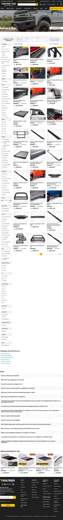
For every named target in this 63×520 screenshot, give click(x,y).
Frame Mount (6, 210)
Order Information (57, 486)
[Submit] (14, 497)
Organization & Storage (6, 259)
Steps (41, 8)
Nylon (5, 194)
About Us (22, 482)
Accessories (6, 117)
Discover (2, 11)
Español (55, 508)
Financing (56, 488)
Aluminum (6, 173)
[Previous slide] (2, 464)
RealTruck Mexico (46, 504)
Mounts (5, 114)
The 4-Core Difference (6, 363)
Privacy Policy (23, 492)
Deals (46, 8)
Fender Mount (6, 319)
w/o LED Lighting (7, 98)
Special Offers (34, 492)
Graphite (5, 167)
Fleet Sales (56, 511)
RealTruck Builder (31, 1)
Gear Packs (6, 244)
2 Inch (5, 121)
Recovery (5, 255)
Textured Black (6, 139)
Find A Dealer (56, 498)
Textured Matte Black (6, 146)
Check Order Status (57, 493)
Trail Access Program (47, 493)
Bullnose (5, 228)
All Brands (34, 489)
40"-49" (5, 295)
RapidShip (34, 484)
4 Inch (5, 126)
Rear (4, 110)
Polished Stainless (7, 164)
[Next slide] (61, 464)
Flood (5, 270)
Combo (5, 265)
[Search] (36, 4)
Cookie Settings (45, 516)
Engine (5, 278)
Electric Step (6, 87)
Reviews (44, 488)
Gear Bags (6, 237)
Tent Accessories (7, 241)
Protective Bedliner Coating (7, 142)
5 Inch (5, 128)
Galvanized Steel (7, 192)
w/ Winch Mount (7, 223)
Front (5, 105)
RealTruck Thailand (46, 506)
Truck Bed (5, 314)
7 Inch (5, 133)
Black (5, 148)
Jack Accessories (7, 235)
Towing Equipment (5, 65)
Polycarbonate (6, 345)
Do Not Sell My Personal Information (26, 516)
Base (5, 221)
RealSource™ (45, 483)
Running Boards (7, 89)
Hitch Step (6, 107)
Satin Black (6, 160)
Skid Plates (4, 73)
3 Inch (5, 124)
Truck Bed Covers (27, 8)
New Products (19, 8)
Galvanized (6, 162)
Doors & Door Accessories (4, 70)
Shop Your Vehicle (10, 8)
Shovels (5, 239)
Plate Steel (6, 180)
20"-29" (5, 291)
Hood (5, 316)
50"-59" (5, 300)
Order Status (59, 1)
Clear (5, 331)
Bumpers (3, 67)
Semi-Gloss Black (7, 151)
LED (4, 308)
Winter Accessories (5, 49)
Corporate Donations (47, 486)
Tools (5, 112)
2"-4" (4, 288)
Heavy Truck (34, 494)
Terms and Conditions (53, 516)
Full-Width (5, 276)
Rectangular (6, 337)
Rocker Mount (6, 208)
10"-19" (5, 286)
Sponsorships (45, 491)
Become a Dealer (24, 502)
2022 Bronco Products (6, 361)
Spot (4, 267)
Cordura (5, 185)
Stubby (5, 280)
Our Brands (23, 487)
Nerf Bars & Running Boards (6, 52)
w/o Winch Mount (7, 216)
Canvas (5, 187)
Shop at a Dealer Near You (45, 1)
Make (28, 37)
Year (18, 37)
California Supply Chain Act (37, 516)
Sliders (5, 91)
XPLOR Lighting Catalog (6, 355)
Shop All (2, 8)
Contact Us (56, 483)
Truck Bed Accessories (6, 59)
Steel (4, 176)
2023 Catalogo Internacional (7, 357)
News (22, 489)
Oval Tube (5, 96)
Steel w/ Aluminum (7, 178)
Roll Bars (3, 54)
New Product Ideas (35, 497)
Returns (55, 496)
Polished (5, 157)
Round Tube (6, 101)
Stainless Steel (6, 183)
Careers (22, 484)
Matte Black (6, 155)
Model (38, 37)
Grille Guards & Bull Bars (5, 62)
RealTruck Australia (46, 499)
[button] (31, 376)
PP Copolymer (6, 189)
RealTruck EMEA (46, 501)
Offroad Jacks (6, 230)
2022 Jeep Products (5, 359)
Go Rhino (5, 81)
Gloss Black (6, 153)
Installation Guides (35, 482)
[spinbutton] (3, 202)
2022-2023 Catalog (5, 353)
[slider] (1, 200)
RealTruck (4, 46)
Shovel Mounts (6, 246)
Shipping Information (58, 491)
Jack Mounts (6, 232)
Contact (53, 1)
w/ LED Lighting (7, 103)
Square (5, 339)
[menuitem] (2, 8)
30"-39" (5, 293)
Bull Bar (5, 219)
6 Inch (5, 131)
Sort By (50, 43)
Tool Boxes (4, 75)
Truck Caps (35, 8)
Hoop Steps (6, 94)
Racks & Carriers (5, 57)
